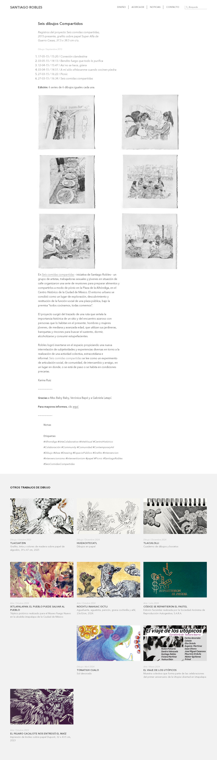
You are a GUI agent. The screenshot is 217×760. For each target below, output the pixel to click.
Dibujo (41, 49)
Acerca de (138, 7)
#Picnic (98, 458)
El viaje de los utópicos (159, 670)
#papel (89, 458)
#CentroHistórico (103, 442)
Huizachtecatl (87, 543)
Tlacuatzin (18, 543)
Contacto (172, 7)
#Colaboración (52, 447)
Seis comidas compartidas (58, 274)
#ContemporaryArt (103, 447)
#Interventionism (75, 458)
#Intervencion (111, 453)
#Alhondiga (50, 442)
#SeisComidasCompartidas (59, 464)
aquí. (76, 407)
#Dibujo (48, 453)
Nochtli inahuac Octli (92, 607)
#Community (68, 447)
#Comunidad (84, 447)
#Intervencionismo (54, 458)
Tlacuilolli (151, 543)
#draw (56, 453)
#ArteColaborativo (68, 442)
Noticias (155, 7)
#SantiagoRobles (113, 458)
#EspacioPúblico (82, 453)
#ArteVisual (85, 442)
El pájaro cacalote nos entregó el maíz (38, 734)
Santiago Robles (26, 7)
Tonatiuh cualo (88, 670)
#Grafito (97, 453)
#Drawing (66, 453)
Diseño (121, 7)
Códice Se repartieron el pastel (165, 607)
